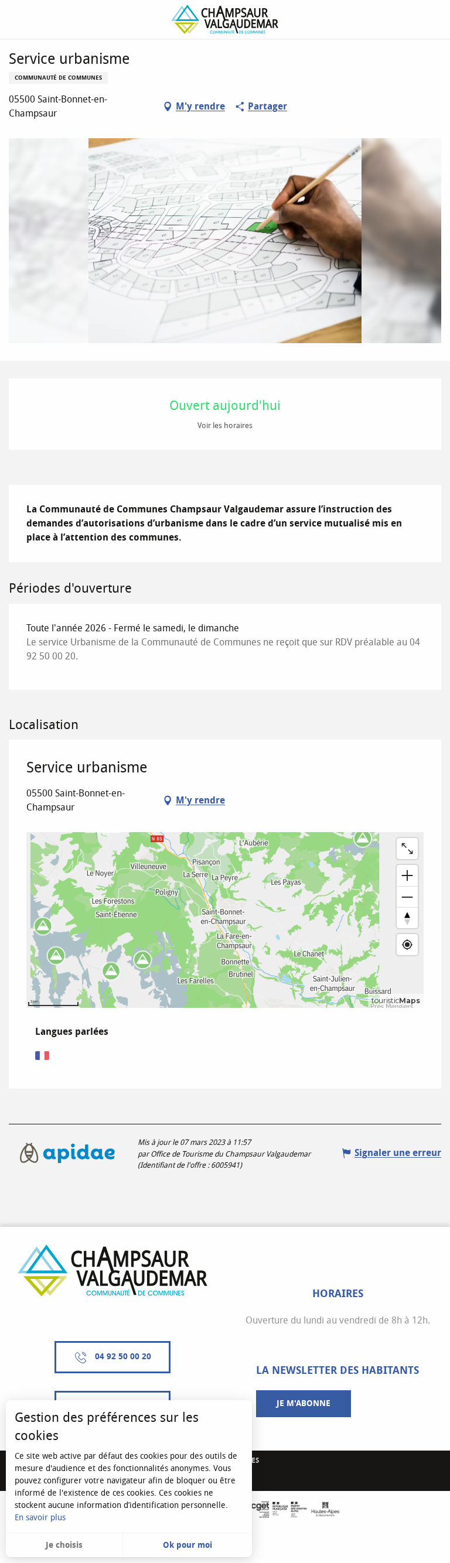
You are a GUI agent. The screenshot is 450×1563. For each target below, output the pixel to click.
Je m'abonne (303, 1403)
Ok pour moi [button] (187, 1545)
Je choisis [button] (64, 1545)
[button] (225, 240)
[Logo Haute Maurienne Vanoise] (112, 1270)
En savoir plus (40, 1518)
